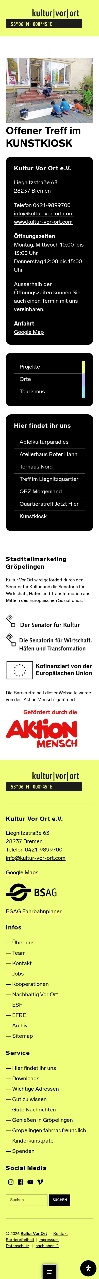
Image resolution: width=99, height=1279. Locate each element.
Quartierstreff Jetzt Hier (49, 504)
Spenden (23, 1151)
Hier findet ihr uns (34, 1068)
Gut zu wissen (29, 1100)
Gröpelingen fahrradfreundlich (49, 1131)
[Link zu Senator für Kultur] (43, 621)
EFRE (19, 1016)
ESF (17, 1005)
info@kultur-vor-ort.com (44, 214)
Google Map (29, 332)
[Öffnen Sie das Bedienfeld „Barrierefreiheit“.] (88, 1268)
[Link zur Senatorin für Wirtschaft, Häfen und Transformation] (49, 642)
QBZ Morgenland (41, 492)
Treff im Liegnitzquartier (49, 479)
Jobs (18, 974)
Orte (25, 379)
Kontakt (22, 964)
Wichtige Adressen (35, 1089)
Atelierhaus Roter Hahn (48, 455)
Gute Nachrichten (34, 1110)
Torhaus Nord (36, 467)
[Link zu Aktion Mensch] (41, 728)
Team (19, 953)
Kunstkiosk (33, 517)
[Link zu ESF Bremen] (49, 670)
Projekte (30, 367)
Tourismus (32, 392)
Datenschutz (17, 1246)
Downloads (26, 1079)
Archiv (20, 1026)
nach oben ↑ (47, 1246)
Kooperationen (30, 984)
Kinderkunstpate (33, 1141)
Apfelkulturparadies (44, 442)
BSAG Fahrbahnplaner (34, 912)
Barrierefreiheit (20, 1240)
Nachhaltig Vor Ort (35, 995)
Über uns (23, 943)
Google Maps (22, 873)
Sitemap (22, 1036)
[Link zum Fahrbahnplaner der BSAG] (31, 892)
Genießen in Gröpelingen (42, 1120)
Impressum (49, 1240)
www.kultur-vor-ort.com (43, 222)
